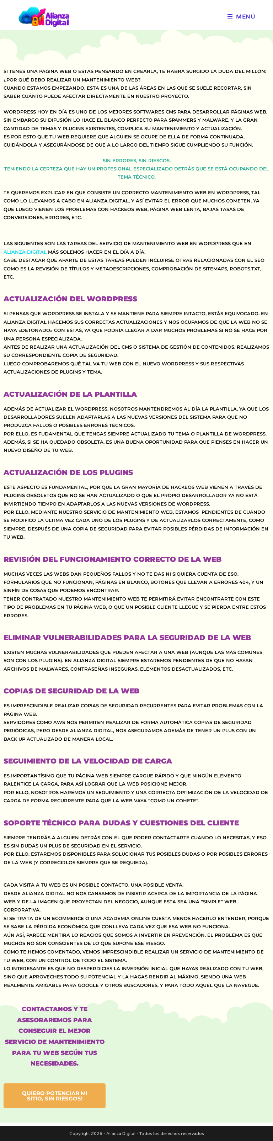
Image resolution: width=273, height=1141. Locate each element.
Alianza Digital (26, 252)
